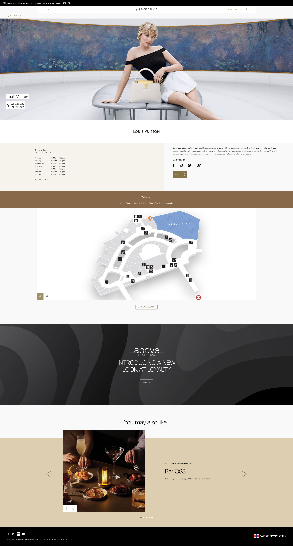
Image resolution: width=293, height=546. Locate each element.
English (229, 9)
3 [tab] (146, 517)
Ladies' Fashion (140, 203)
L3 (47, 296)
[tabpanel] (146, 471)
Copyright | (29, 539)
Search (55, 9)
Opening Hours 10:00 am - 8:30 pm (43, 151)
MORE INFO (66, 3)
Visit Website (179, 160)
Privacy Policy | (20, 539)
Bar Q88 (104, 471)
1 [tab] (141, 517)
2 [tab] (143, 517)
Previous (48, 474)
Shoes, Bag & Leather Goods (161, 203)
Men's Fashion (126, 203)
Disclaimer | (11, 539)
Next (244, 474)
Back (289, 523)
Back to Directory (15, 16)
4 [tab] (149, 517)
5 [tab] (152, 517)
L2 (40, 296)
